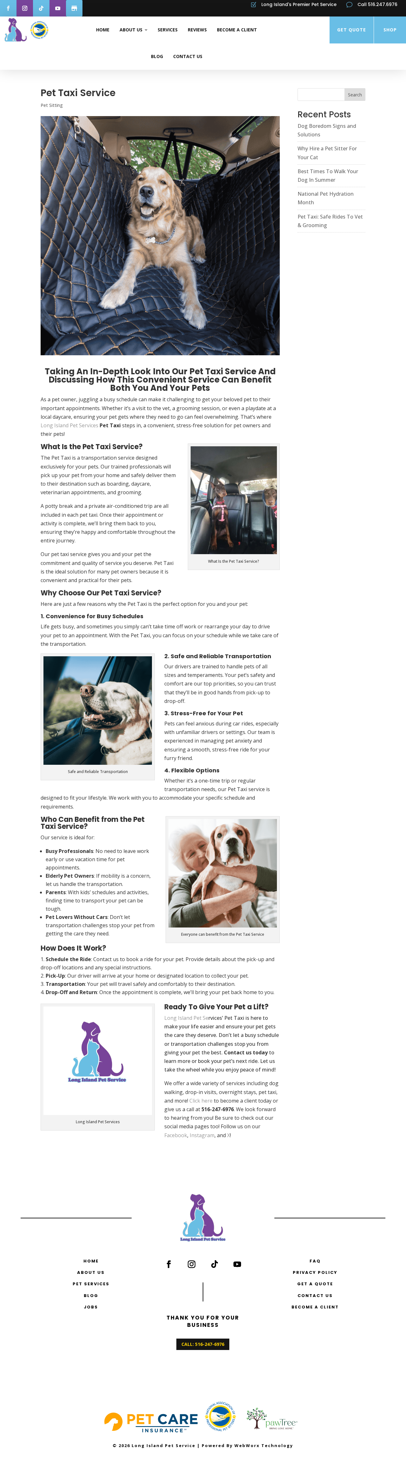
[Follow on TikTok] (41, 8)
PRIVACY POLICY (315, 1272)
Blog (157, 56)
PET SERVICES (91, 1284)
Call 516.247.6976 (377, 4)
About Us (131, 30)
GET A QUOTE (315, 1284)
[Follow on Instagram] (24, 8)
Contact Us (187, 56)
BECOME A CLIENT (315, 1307)
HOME (91, 1261)
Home (102, 30)
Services (168, 30)
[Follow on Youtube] (57, 8)
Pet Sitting (52, 105)
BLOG (91, 1296)
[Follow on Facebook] (168, 1264)
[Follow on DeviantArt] (74, 8)
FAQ (315, 1261)
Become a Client (237, 30)
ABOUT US (91, 1272)
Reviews (197, 30)
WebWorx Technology (263, 1445)
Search (355, 95)
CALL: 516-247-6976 (202, 1344)
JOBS (91, 1307)
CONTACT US (315, 1296)
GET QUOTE (351, 30)
